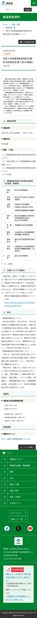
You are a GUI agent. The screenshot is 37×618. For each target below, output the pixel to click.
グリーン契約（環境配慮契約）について (16, 439)
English (28, 9)
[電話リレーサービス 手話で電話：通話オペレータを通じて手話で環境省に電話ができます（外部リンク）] (18, 569)
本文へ (8, 10)
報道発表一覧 (10, 27)
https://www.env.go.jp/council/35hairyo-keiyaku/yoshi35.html (19, 304)
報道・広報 (16, 24)
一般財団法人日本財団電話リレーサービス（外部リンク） (18, 598)
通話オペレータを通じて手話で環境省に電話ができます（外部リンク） (18, 577)
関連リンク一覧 (17, 519)
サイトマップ (16, 513)
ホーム (5, 24)
